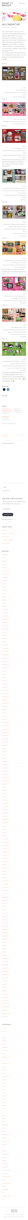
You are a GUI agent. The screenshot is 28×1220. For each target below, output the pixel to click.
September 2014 (5, 780)
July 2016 (4, 709)
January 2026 (5, 577)
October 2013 (5, 816)
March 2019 (5, 606)
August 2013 (5, 822)
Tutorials (4, 1186)
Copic (3, 1053)
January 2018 (5, 651)
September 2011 (5, 897)
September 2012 (5, 858)
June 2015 (4, 751)
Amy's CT (4, 1031)
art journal (4, 1037)
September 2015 (5, 742)
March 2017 (5, 684)
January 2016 (5, 729)
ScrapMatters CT (6, 1154)
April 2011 (4, 913)
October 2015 (5, 738)
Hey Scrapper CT (5, 1076)
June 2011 (4, 906)
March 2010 (5, 955)
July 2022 (4, 593)
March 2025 (5, 590)
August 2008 (5, 1016)
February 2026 (5, 574)
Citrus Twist (4, 1050)
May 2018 (4, 638)
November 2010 (5, 929)
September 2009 (5, 974)
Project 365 (12, 423)
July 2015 (4, 748)
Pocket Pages (5, 530)
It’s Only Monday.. (5, 435)
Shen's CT (4, 1157)
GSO (3, 1073)
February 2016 (5, 726)
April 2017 (4, 680)
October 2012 (5, 855)
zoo (3, 1199)
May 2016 (4, 716)
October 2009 (5, 971)
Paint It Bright (7, 4)
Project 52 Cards (5, 1141)
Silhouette (4, 1160)
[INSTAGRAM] (12, 1210)
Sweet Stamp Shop (6, 1170)
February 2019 (5, 609)
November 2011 (5, 890)
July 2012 (4, 864)
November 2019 (5, 600)
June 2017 (4, 674)
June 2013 (4, 829)
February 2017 (5, 687)
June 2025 (4, 583)
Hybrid (3, 1083)
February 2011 (5, 919)
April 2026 (4, 567)
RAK (3, 1147)
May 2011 (4, 910)
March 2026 (5, 570)
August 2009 (5, 977)
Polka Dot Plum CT (6, 1134)
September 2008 (5, 1013)
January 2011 (5, 923)
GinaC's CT (4, 1070)
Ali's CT (4, 1028)
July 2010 (4, 942)
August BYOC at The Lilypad (8, 533)
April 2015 (4, 758)
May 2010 (4, 948)
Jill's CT (4, 1089)
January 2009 (5, 1000)
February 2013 (5, 842)
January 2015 (5, 767)
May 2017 (4, 677)
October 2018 (5, 622)
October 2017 (5, 661)
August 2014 (5, 784)
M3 (3, 1112)
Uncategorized (5, 1189)
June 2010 (4, 945)
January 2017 (5, 690)
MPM (3, 1121)
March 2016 (5, 722)
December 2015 (5, 732)
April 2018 (4, 641)
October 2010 (5, 932)
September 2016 (5, 703)
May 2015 (4, 755)
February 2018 (5, 648)
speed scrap (4, 1163)
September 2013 (5, 819)
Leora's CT (4, 1102)
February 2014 (5, 803)
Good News (21, 434)
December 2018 (5, 616)
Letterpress (4, 1105)
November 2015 (5, 735)
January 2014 (5, 806)
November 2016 (5, 696)
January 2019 (5, 612)
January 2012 (5, 884)
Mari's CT (4, 1115)
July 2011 (4, 903)
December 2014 (5, 771)
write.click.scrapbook (6, 1196)
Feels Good (17, 409)
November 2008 (5, 1007)
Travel (3, 1179)
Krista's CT (4, 1099)
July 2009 (4, 981)
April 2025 (4, 587)
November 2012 (5, 852)
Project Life (4, 1144)
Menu (23, 3)
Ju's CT (3, 1092)
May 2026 (4, 564)
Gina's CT (4, 1066)
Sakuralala (4, 1150)
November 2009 (5, 968)
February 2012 (5, 881)
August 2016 (5, 706)
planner (3, 1131)
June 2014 (4, 790)
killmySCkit (4, 1095)
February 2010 (5, 958)
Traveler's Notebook (6, 1183)
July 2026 (4, 558)
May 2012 (4, 871)
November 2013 (5, 813)
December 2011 (5, 887)
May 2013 (4, 832)
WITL (3, 1192)
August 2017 (5, 667)
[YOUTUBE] (15, 1210)
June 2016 (4, 713)
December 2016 (5, 693)
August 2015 (5, 745)
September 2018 (5, 625)
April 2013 (4, 835)
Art (2, 1034)
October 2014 (5, 777)
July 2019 (4, 603)
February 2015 (5, 764)
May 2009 (4, 987)
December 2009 (5, 965)
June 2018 (4, 635)
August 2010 (5, 939)
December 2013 (5, 810)
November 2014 (5, 774)
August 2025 (5, 580)
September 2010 (5, 936)
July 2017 (4, 671)
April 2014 (4, 797)
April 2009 (4, 990)
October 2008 (5, 1010)
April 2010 (4, 952)
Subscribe (8, 514)
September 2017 (5, 664)
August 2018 (5, 629)
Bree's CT (4, 1044)
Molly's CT (4, 1118)
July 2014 (4, 787)
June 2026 (4, 561)
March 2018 (5, 645)
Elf (2, 1060)
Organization (5, 1125)
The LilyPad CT (5, 1173)
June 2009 (4, 984)
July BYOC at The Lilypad (7, 540)
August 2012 (5, 861)
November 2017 (5, 658)
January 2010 (5, 961)
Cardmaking (5, 1047)
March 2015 (5, 761)
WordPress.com (19, 1216)
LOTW (3, 1108)
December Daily (5, 1057)
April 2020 (4, 596)
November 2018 (5, 619)
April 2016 (4, 719)
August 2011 (5, 900)
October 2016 (5, 700)
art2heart (4, 1041)
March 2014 (5, 800)
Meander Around (5, 543)
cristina (13, 27)
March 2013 (5, 839)
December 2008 (5, 1003)
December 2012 (5, 848)
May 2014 (4, 793)
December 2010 (5, 926)
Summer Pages (5, 536)
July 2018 (4, 632)
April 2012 (4, 874)
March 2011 (5, 916)
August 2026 (5, 554)
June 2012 (4, 868)
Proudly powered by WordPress (14, 1214)
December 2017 (5, 654)
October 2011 (5, 893)
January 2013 (5, 845)
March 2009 (5, 994)
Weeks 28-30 (5, 416)
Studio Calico (5, 1167)
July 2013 (4, 826)
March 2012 (5, 877)
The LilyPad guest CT (6, 1176)
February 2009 (5, 997)
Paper (3, 1128)
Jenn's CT (4, 1086)
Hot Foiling (4, 1079)
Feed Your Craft (5, 1063)
